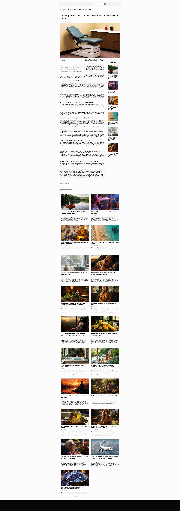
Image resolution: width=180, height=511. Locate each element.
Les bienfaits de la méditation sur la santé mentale (104, 395)
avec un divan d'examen (75, 97)
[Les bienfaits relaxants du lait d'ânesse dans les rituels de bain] (75, 355)
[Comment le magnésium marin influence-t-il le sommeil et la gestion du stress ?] (113, 147)
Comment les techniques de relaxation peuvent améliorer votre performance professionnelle (73, 334)
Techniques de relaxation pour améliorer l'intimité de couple (113, 123)
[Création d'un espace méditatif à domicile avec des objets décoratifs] (113, 131)
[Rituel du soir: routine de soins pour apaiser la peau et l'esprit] (75, 416)
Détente (76, 4)
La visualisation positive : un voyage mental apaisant (69, 65)
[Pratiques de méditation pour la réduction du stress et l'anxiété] (75, 386)
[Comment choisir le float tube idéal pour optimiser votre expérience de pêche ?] (113, 69)
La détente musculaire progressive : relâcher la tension (69, 67)
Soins (87, 4)
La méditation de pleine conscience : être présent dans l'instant (71, 71)
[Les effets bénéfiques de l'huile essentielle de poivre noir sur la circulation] (113, 100)
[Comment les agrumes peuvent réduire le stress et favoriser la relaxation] (105, 324)
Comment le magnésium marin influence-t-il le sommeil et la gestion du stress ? (113, 155)
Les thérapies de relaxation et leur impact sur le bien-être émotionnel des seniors (74, 457)
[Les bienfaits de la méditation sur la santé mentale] (105, 386)
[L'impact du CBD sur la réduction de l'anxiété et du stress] (105, 293)
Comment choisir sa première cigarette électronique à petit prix (113, 92)
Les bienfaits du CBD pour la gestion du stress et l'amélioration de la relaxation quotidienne (73, 303)
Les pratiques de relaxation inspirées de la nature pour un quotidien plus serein (104, 426)
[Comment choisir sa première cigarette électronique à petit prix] (113, 85)
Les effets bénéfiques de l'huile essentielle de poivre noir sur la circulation (113, 108)
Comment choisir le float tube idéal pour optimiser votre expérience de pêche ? (113, 77)
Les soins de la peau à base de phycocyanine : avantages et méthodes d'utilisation (72, 487)
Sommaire (63, 60)
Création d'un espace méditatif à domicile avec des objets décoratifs (112, 139)
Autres (91, 4)
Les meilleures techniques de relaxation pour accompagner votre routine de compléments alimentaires (102, 367)
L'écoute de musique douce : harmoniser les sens (68, 69)
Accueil (61, 9)
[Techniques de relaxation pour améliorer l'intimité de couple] (113, 116)
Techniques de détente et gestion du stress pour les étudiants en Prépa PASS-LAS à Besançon (104, 457)
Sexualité (81, 4)
